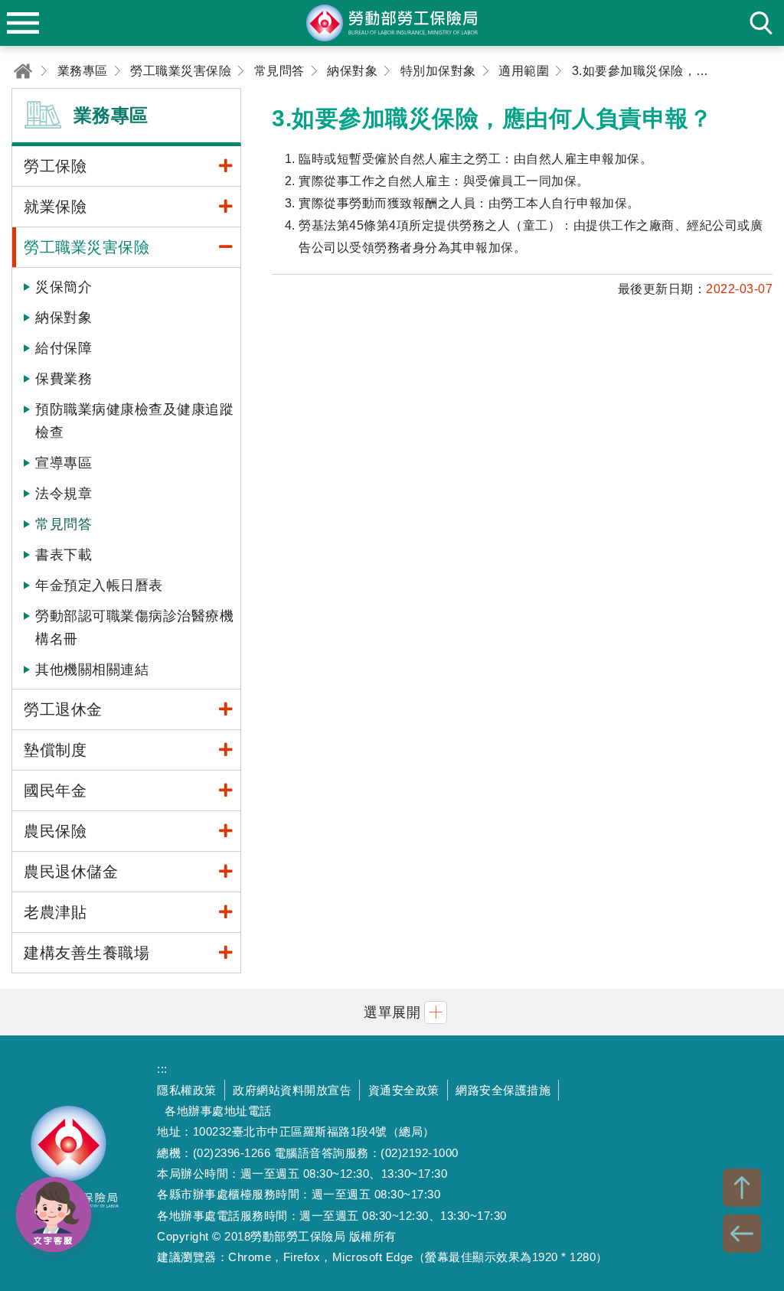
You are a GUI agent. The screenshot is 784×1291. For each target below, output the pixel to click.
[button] (392, 1012)
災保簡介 (63, 287)
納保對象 (63, 317)
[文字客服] (53, 1214)
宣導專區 (63, 463)
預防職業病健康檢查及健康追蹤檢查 (134, 421)
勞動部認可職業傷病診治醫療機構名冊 (134, 627)
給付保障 (63, 348)
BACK (742, 1233)
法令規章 (63, 493)
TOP (742, 1188)
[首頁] (22, 71)
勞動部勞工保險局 (68, 1163)
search (761, 23)
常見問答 (63, 524)
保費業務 (63, 378)
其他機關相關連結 (92, 669)
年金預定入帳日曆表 (99, 585)
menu (23, 23)
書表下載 (63, 554)
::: (162, 1068)
